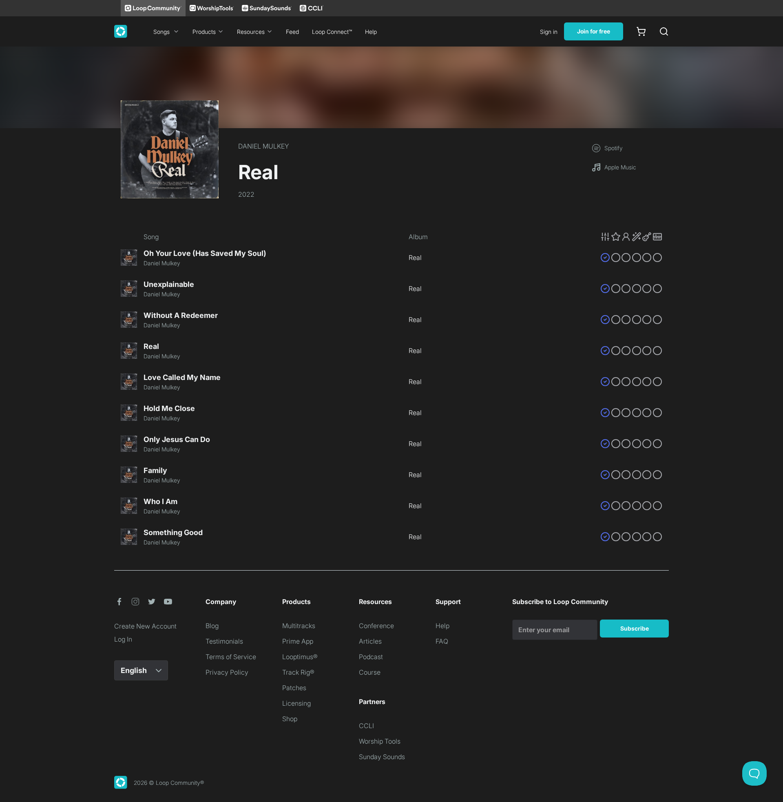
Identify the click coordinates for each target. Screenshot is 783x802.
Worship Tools (379, 741)
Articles (370, 641)
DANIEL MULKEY (263, 146)
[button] (631, 237)
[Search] (664, 31)
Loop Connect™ (332, 31)
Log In (123, 639)
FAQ (442, 641)
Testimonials (224, 641)
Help (371, 31)
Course (369, 672)
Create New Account (145, 626)
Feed (292, 31)
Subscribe (634, 628)
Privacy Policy (227, 672)
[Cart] (641, 31)
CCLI (366, 726)
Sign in (548, 31)
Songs (161, 31)
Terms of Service (231, 657)
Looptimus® (300, 657)
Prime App (297, 641)
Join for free (593, 31)
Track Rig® (298, 672)
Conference (376, 626)
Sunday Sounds (382, 757)
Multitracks (298, 626)
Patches (294, 688)
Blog (212, 626)
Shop (289, 719)
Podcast (371, 657)
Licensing (296, 703)
